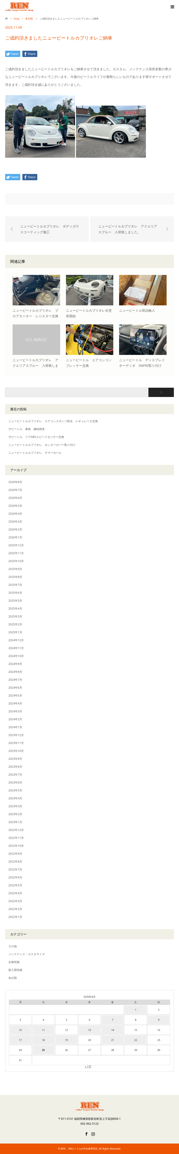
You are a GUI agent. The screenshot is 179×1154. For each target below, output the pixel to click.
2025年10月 (16, 561)
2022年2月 (15, 909)
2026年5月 (15, 506)
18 (43, 1040)
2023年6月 (15, 782)
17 (20, 1040)
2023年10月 (16, 751)
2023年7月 (15, 775)
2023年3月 (15, 806)
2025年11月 (16, 553)
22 (135, 1040)
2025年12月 (16, 545)
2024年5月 (15, 695)
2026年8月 (15, 482)
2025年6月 (15, 593)
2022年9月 (15, 854)
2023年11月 (16, 743)
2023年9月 (15, 759)
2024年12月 (16, 640)
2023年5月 (15, 790)
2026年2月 (15, 529)
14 (112, 1030)
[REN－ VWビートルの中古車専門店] (33, 6)
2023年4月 (15, 798)
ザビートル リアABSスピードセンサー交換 (36, 437)
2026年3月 (15, 522)
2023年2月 (15, 814)
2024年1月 (15, 727)
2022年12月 (16, 830)
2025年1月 (15, 632)
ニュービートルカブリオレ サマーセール (35, 453)
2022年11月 (16, 838)
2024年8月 (15, 672)
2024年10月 (16, 656)
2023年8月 (15, 767)
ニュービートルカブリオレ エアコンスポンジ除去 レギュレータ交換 (53, 421)
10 (20, 1030)
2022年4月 (15, 893)
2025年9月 (15, 569)
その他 (12, 946)
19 (66, 1040)
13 (89, 1030)
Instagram (93, 1133)
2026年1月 (15, 537)
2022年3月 (15, 901)
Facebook (86, 1133)
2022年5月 (15, 885)
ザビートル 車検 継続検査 (26, 429)
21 (112, 1040)
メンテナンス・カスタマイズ (26, 954)
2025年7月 (15, 585)
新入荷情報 (15, 970)
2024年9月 (15, 664)
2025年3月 (15, 616)
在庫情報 (14, 962)
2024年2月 (15, 719)
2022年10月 (16, 846)
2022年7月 (15, 869)
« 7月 (88, 1066)
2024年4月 (15, 703)
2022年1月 (15, 917)
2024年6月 (15, 688)
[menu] (172, 7)
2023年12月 (16, 735)
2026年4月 (15, 514)
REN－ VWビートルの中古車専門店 (79, 1148)
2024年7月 (15, 680)
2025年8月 (15, 577)
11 (43, 1030)
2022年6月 (15, 877)
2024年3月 (15, 711)
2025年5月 (15, 601)
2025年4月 (15, 608)
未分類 (12, 978)
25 (43, 1050)
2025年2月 (15, 624)
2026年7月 (15, 490)
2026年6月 (15, 498)
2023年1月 (15, 822)
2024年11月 (16, 648)
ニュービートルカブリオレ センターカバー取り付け (42, 445)
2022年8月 (15, 862)
